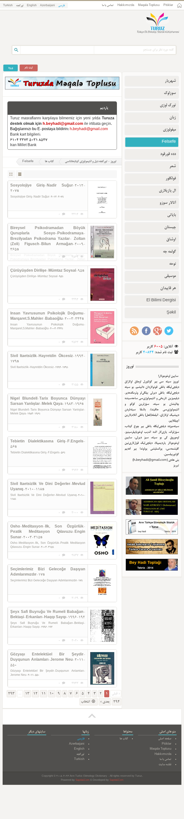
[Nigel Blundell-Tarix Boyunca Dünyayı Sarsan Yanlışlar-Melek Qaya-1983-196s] (102, 412)
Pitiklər (168, 5)
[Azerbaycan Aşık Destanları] (152, 508)
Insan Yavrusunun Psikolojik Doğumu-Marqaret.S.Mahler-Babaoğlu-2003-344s (47, 316)
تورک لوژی (168, 105)
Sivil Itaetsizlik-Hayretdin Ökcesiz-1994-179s (47, 358)
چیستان (170, 227)
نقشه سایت (165, 764)
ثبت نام (28, 67)
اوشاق (171, 239)
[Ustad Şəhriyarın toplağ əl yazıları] (152, 547)
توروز (130, 366)
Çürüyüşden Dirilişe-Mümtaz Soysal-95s (47, 271)
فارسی (61, 5)
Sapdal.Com (82, 780)
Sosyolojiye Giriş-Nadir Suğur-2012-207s (47, 188)
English (32, 5)
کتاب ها (49, 161)
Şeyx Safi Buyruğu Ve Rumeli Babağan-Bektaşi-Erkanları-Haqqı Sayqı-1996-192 (47, 614)
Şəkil (171, 313)
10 (52, 694)
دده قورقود (168, 154)
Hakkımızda (125, 5)
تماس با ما (108, 5)
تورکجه (19, 5)
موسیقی (170, 276)
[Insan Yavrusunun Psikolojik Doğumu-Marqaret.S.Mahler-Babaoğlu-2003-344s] (102, 327)
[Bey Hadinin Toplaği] (152, 566)
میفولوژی (169, 130)
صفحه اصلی (164, 738)
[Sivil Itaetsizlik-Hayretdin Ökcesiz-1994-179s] (102, 370)
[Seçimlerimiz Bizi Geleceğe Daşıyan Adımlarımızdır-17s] (102, 583)
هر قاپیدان (168, 288)
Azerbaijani (47, 5)
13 (27, 694)
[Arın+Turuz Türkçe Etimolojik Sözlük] (152, 528)
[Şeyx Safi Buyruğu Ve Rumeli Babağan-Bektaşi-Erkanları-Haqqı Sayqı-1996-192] (102, 626)
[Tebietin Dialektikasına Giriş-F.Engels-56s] (102, 455)
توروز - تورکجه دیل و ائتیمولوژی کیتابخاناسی (90, 161)
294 (116, 702)
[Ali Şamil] (152, 487)
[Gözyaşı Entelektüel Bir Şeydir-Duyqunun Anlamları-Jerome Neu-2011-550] (102, 668)
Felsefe (28, 161)
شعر (172, 166)
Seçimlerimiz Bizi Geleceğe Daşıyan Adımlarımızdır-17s (47, 572)
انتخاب (86, 702)
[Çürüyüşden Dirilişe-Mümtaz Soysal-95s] (102, 284)
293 (11, 694)
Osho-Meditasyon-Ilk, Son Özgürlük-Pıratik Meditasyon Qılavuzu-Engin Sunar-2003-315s (47, 532)
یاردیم (104, 108)
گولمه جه (169, 252)
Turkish (8, 5)
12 (35, 694)
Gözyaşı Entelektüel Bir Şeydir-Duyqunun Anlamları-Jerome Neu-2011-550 (47, 660)
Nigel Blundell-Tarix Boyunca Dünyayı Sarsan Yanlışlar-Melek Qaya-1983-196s (47, 401)
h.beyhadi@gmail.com (63, 124)
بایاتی (171, 215)
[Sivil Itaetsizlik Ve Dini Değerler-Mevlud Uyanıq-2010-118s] (102, 498)
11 (43, 694)
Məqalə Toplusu (149, 5)
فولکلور (171, 178)
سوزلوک (170, 93)
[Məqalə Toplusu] (62, 89)
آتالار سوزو (168, 203)
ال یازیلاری (167, 191)
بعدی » (104, 702)
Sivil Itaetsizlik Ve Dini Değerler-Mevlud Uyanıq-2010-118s (47, 486)
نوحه (172, 264)
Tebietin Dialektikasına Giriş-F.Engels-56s (47, 444)
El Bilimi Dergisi (161, 300)
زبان (172, 117)
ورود (10, 67)
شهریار (170, 81)
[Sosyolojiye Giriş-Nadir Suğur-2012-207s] (102, 199)
